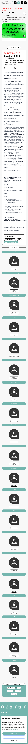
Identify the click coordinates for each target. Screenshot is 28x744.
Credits (13, 247)
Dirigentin (10, 690)
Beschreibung (12, 47)
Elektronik (18, 690)
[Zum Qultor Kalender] (22, 2)
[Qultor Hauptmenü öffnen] (25, 2)
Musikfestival (11, 687)
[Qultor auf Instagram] (6, 707)
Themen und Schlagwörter (12, 684)
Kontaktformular (7, 715)
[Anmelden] (18, 2)
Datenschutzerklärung (15, 729)
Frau (19, 687)
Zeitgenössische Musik (11, 242)
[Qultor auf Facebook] (24, 707)
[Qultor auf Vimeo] (15, 707)
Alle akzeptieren (14, 733)
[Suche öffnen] (11, 2)
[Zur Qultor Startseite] (5, 3)
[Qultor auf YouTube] (11, 707)
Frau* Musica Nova (10, 236)
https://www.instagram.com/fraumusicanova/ (15, 220)
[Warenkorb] (15, 2)
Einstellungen (14, 740)
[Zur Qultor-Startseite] (2, 706)
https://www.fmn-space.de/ (11, 219)
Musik (19, 239)
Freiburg (14, 694)
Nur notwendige (14, 737)
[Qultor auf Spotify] (20, 707)
